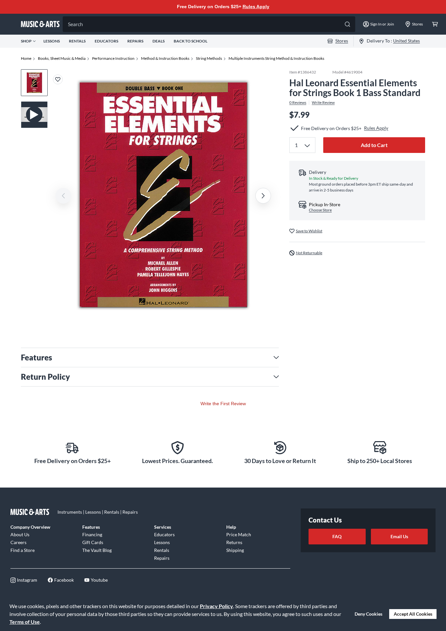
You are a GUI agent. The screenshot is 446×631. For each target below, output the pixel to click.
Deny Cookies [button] (368, 614)
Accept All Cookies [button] (413, 614)
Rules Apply (256, 6)
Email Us (399, 536)
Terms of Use (24, 622)
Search (75, 24)
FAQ (337, 536)
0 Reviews (297, 102)
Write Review (323, 102)
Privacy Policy (216, 606)
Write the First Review (223, 403)
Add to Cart (374, 145)
